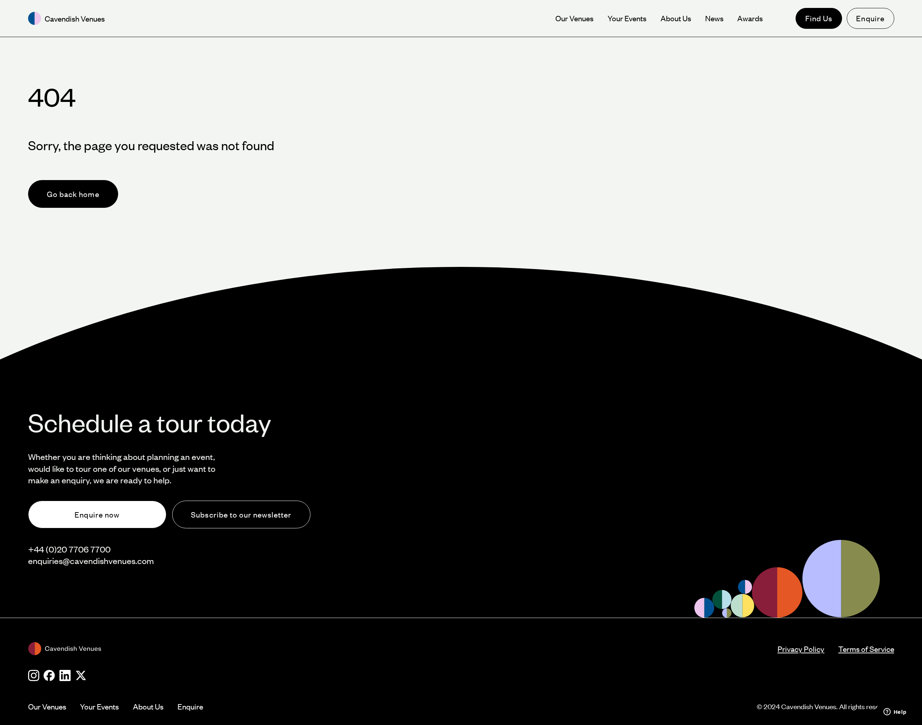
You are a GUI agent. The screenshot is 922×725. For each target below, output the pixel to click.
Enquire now (97, 514)
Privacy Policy (801, 649)
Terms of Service (866, 649)
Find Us (818, 18)
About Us (148, 706)
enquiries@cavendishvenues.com (91, 560)
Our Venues (47, 706)
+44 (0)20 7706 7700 (69, 549)
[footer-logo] (403, 648)
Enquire (870, 18)
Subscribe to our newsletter (241, 514)
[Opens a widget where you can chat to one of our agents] (895, 712)
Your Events (99, 706)
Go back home (73, 194)
